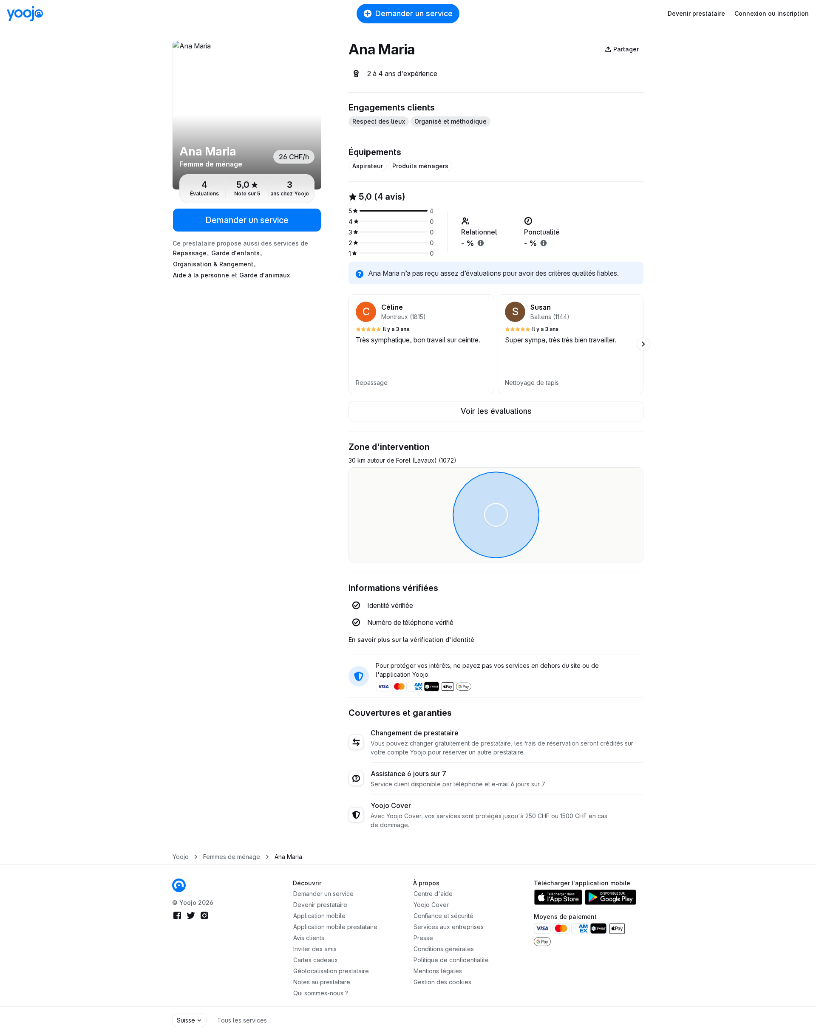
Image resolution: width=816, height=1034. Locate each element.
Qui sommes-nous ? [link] (320, 993)
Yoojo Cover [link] (431, 904)
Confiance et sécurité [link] (443, 915)
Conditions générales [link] (444, 948)
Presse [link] (423, 937)
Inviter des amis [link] (315, 948)
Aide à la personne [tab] (201, 275)
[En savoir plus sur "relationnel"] (480, 243)
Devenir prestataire (696, 13)
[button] (421, 344)
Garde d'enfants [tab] (235, 253)
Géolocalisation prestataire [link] (331, 971)
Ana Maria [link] (288, 856)
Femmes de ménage (231, 856)
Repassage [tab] (190, 253)
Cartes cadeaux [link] (315, 959)
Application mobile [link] (319, 915)
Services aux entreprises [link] (449, 926)
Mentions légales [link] (438, 971)
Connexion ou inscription (771, 13)
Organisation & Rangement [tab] (213, 264)
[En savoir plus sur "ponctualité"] (543, 243)
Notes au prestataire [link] (321, 982)
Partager (626, 49)
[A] (247, 115)
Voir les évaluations (496, 411)
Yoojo (181, 856)
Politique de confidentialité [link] (451, 959)
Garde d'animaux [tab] (264, 275)
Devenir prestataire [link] (320, 904)
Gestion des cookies (442, 982)
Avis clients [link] (308, 937)
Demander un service (414, 13)
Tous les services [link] (242, 1020)
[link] (179, 885)
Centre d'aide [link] (433, 893)
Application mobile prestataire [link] (335, 926)
